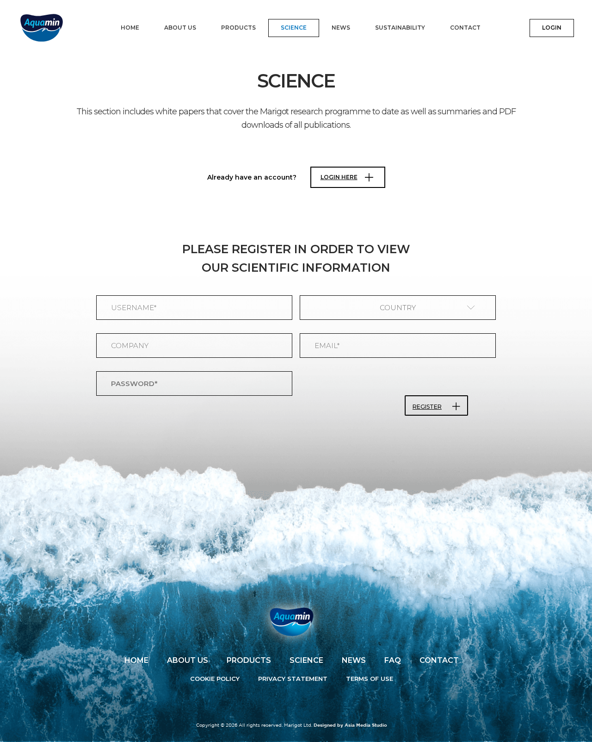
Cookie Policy (215, 678)
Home (130, 27)
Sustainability (400, 27)
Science (294, 27)
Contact (465, 27)
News (341, 27)
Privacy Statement (292, 678)
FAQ (392, 660)
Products (238, 27)
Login (551, 27)
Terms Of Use (369, 678)
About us (180, 27)
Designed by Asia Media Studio (350, 725)
